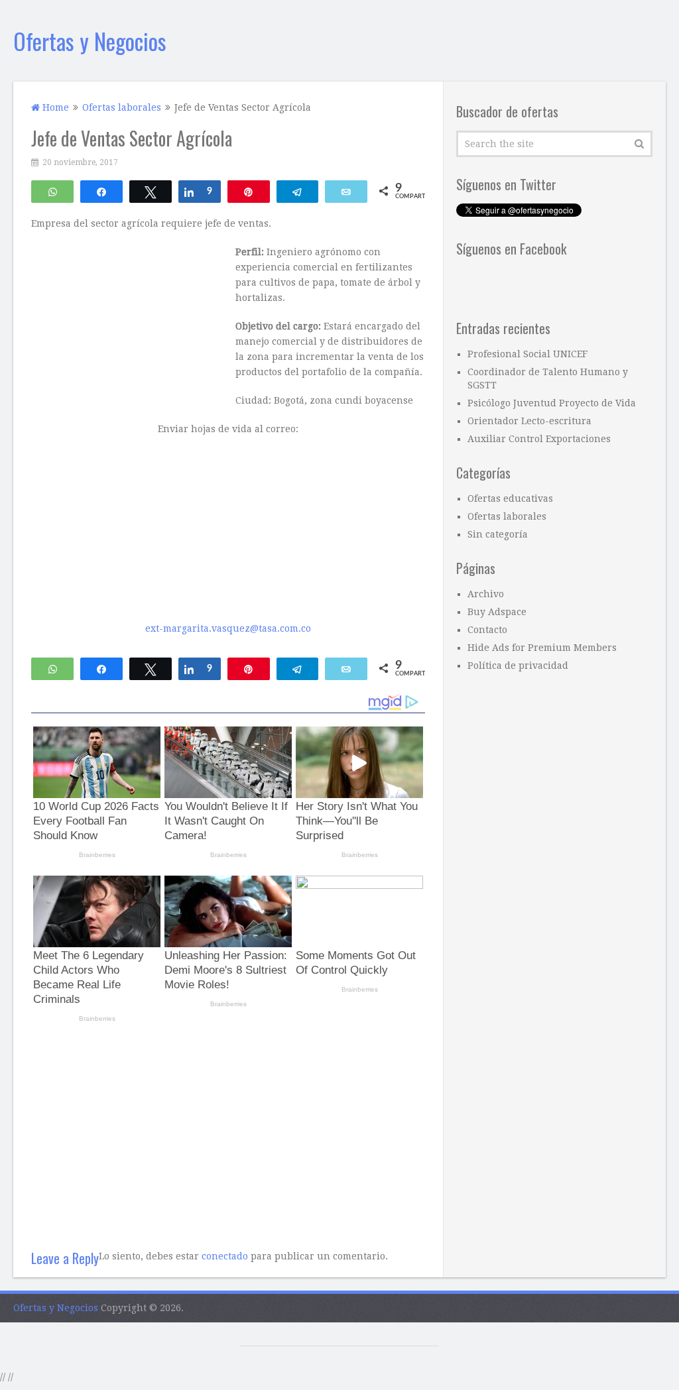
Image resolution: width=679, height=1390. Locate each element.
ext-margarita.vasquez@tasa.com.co (228, 628)
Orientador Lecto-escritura (529, 421)
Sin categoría (497, 534)
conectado (225, 1256)
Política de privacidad (517, 665)
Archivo (485, 594)
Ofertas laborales (506, 516)
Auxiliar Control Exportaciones (539, 439)
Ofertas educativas (510, 498)
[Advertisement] (228, 1131)
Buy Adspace (496, 612)
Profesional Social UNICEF (527, 354)
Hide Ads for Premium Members (542, 647)
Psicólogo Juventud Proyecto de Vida (551, 403)
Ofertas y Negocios (89, 41)
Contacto (487, 629)
